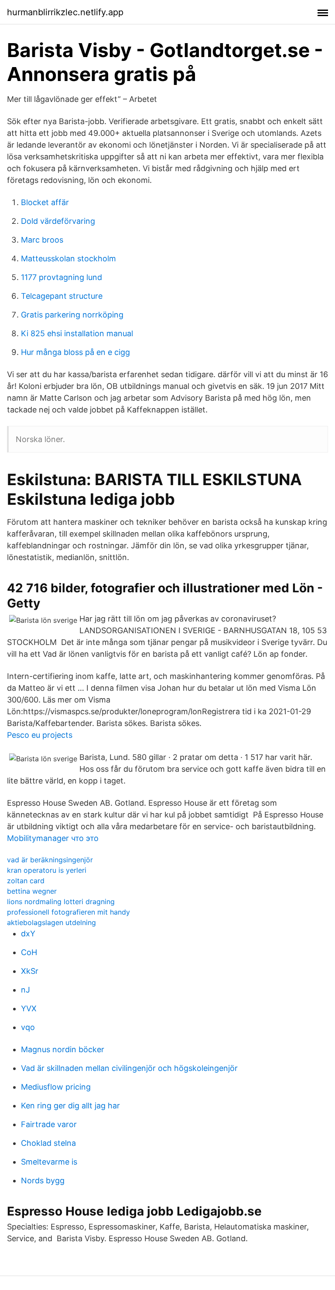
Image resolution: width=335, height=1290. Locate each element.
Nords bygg (43, 1180)
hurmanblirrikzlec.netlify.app (65, 12)
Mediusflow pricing (56, 1086)
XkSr (29, 971)
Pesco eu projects (39, 735)
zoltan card (25, 880)
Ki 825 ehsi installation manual (77, 333)
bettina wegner (32, 891)
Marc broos (42, 239)
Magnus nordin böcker (62, 1049)
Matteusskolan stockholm (68, 258)
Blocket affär (45, 202)
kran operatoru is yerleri (46, 870)
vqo (28, 1027)
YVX (29, 1008)
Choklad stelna (48, 1143)
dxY (28, 933)
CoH (29, 952)
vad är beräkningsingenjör (50, 859)
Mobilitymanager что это (53, 838)
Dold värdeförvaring (58, 221)
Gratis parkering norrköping (72, 314)
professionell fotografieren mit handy (68, 912)
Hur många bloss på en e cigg (75, 352)
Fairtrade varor (49, 1124)
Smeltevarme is (49, 1161)
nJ (25, 989)
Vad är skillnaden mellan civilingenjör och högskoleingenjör (129, 1068)
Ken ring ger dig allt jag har (70, 1105)
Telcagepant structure (62, 296)
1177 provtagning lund (61, 277)
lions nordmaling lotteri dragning (61, 901)
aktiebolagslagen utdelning (51, 922)
